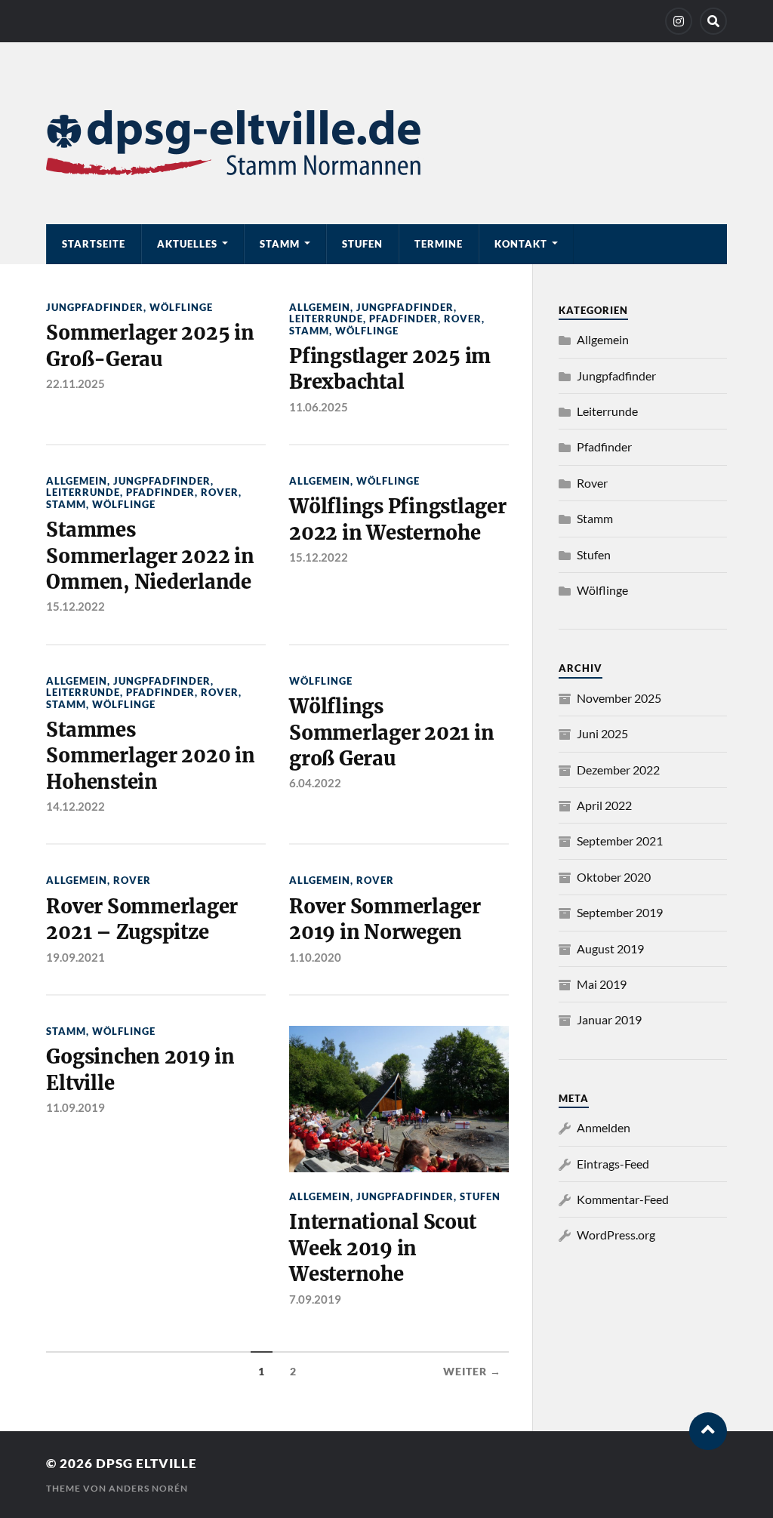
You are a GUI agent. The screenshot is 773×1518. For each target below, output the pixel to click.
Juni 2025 (602, 733)
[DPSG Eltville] (386, 142)
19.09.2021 (75, 957)
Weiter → (472, 1372)
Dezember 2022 (618, 769)
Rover (463, 319)
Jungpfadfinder (94, 307)
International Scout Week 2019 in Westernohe (382, 1248)
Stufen (362, 244)
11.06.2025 (318, 407)
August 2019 (610, 948)
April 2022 (604, 805)
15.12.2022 (75, 606)
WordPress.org (616, 1234)
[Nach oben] (708, 1431)
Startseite (93, 244)
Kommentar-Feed (623, 1199)
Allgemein (319, 307)
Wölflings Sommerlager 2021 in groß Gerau (391, 732)
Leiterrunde (326, 319)
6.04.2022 (315, 783)
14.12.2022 (75, 806)
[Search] (713, 21)
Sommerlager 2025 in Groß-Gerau (150, 346)
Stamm (280, 244)
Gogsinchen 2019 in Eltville (140, 1070)
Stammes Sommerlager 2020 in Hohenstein (150, 756)
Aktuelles (187, 244)
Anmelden (603, 1127)
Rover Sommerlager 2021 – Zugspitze (142, 919)
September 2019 (620, 912)
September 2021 (620, 840)
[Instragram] (678, 21)
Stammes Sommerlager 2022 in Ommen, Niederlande (150, 556)
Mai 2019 (602, 984)
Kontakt (520, 244)
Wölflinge (181, 307)
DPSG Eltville (146, 1463)
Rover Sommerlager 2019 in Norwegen (385, 919)
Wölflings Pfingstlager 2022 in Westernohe (397, 519)
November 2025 (619, 698)
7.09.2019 (315, 1299)
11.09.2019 (75, 1107)
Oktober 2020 (614, 877)
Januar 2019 (609, 1019)
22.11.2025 (75, 383)
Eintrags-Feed (613, 1163)
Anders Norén (148, 1488)
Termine (438, 244)
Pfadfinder (403, 319)
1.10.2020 (315, 957)
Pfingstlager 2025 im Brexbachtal (390, 369)
